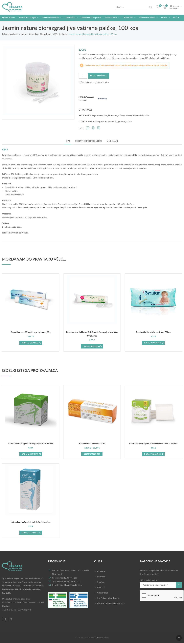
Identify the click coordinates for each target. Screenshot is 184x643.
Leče (130, 122)
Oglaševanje (102, 593)
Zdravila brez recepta (27, 18)
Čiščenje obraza (125, 116)
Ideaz (106, 638)
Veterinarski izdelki (147, 18)
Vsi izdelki (83, 101)
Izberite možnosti (92, 454)
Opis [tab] (68, 141)
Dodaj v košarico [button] (30, 343)
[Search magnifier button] (150, 7)
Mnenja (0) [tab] (112, 141)
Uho (105, 116)
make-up (96, 122)
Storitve (100, 582)
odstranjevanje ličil (109, 122)
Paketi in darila (111, 18)
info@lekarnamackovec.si (71, 585)
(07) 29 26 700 (73, 582)
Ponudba (101, 577)
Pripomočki (128, 18)
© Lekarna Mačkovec (84, 638)
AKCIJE (176, 18)
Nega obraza (97, 116)
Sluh (90, 122)
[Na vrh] (179, 638)
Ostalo (164, 18)
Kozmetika (70, 18)
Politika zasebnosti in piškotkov (111, 604)
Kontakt (100, 588)
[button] (94, 82)
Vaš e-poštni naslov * (149, 580)
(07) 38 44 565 (70, 578)
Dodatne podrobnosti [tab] (88, 141)
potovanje (122, 122)
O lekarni (101, 571)
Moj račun (177, 6)
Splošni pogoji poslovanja (108, 598)
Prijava (175, 8)
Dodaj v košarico (98, 75)
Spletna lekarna (8, 18)
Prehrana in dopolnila (50, 18)
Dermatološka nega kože (91, 18)
